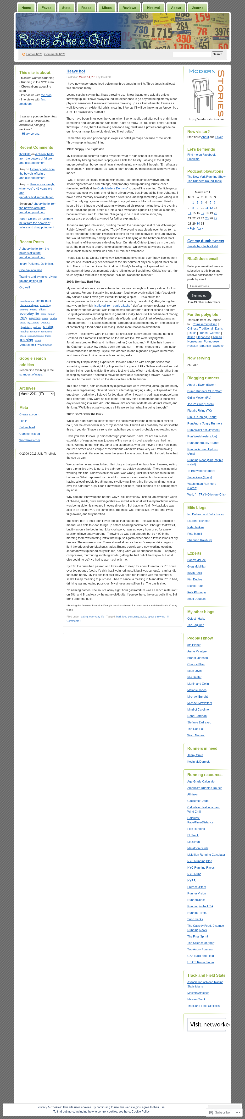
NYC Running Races (201, 867)
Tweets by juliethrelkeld (202, 246)
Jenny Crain (195, 755)
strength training (36, 336)
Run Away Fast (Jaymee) (203, 430)
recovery (34, 331)
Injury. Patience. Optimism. (36, 263)
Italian (191, 337)
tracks (48, 336)
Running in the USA (200, 906)
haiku (43, 314)
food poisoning (130, 616)
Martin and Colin (198, 683)
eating (33, 309)
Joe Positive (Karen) (200, 404)
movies (53, 318)
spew (151, 616)
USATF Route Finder (200, 962)
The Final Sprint (197, 936)
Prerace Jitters (196, 887)
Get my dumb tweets (205, 241)
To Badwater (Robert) (201, 471)
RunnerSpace (196, 900)
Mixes (107, 8)
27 (215, 218)
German (215, 333)
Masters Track (196, 999)
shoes (23, 336)
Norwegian (194, 341)
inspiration (34, 318)
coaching (45, 305)
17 (202, 213)
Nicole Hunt (195, 586)
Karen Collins (28, 218)
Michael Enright (197, 696)
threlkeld (25, 154)
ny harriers (33, 322)
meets (45, 318)
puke (143, 616)
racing (49, 326)
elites (42, 309)
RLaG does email (202, 259)
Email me (193, 159)
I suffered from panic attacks (112, 305)
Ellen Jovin (194, 671)
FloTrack (193, 835)
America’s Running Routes (204, 788)
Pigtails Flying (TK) (199, 410)
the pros (46, 95)
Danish (219, 328)
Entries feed (27, 427)
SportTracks (195, 919)
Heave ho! (76, 71)
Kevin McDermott (198, 761)
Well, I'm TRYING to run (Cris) (206, 494)
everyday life (29, 313)
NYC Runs (194, 874)
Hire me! (153, 8)
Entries (34, 54)
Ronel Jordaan (197, 716)
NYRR (191, 880)
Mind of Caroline (198, 709)
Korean (217, 337)
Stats (66, 8)
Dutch (192, 333)
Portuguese (211, 341)
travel (38, 340)
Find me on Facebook (201, 154)
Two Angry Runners (200, 949)
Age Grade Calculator (201, 781)
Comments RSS (54, 54)
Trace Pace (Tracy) (199, 477)
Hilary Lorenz (30, 133)
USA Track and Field (200, 956)
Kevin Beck (194, 573)
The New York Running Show (206, 176)
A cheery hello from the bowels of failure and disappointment (36, 159)
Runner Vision (196, 893)
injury (23, 318)
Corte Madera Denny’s (112, 188)
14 (189, 213)
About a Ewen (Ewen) (201, 384)
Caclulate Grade (198, 801)
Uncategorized (28, 344)
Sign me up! (199, 295)
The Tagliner (195, 625)
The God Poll (195, 729)
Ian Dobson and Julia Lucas (205, 514)
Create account (29, 414)
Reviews (129, 8)
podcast (37, 327)
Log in (23, 421)
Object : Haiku (196, 618)
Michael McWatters (199, 703)
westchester (45, 344)
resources (46, 331)
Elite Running (196, 829)
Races (86, 8)
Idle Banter (194, 677)
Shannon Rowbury (199, 540)
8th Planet (193, 645)
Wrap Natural (196, 735)
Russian (192, 345)
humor (51, 314)
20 (215, 213)
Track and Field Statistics (203, 1006)
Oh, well (24, 287)
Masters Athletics (198, 993)
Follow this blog (206, 1027)
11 (206, 207)
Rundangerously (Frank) (203, 443)
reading (24, 331)
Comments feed (29, 433)
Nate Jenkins (195, 527)
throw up (160, 616)
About (176, 8)
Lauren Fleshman (198, 521)
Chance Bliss (196, 664)
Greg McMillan (196, 566)
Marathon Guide (197, 848)
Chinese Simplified (205, 324)
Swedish (218, 345)
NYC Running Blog (199, 861)
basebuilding (27, 301)
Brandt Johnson (197, 658)
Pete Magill (194, 533)
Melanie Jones (196, 690)
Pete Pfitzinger (196, 592)
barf (118, 616)
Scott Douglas (196, 599)
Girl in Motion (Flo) (199, 397)
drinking (24, 309)
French (203, 333)
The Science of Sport (200, 943)
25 (207, 218)
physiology (26, 327)
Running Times (197, 913)
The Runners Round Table (204, 181)
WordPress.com (29, 440)
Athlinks (192, 794)
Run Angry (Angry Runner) (204, 423)
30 (198, 223)
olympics (45, 322)
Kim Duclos (194, 579)
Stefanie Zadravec (199, 722)
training (26, 339)
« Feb (191, 228)
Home (26, 8)
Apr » (200, 228)
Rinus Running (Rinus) (202, 417)
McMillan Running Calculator (206, 854)
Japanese (203, 337)
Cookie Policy (141, 1111)
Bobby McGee (196, 560)
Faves (46, 8)
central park (43, 300)
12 (211, 207)
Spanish (205, 345)
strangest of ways (30, 374)
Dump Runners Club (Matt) (204, 391)
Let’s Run (193, 841)
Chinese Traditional (200, 328)
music (23, 322)
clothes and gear (29, 305)
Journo (198, 8)
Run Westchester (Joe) (202, 436)
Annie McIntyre (197, 651)
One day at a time (30, 270)
